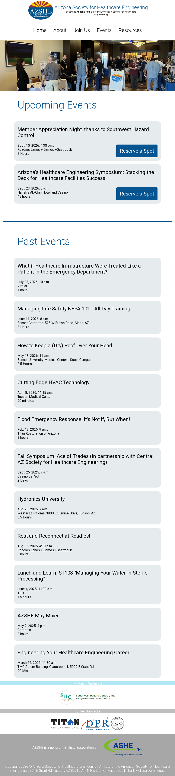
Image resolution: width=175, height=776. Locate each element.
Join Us (81, 30)
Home (40, 30)
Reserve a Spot (137, 151)
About (60, 30)
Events (104, 30)
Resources (130, 30)
